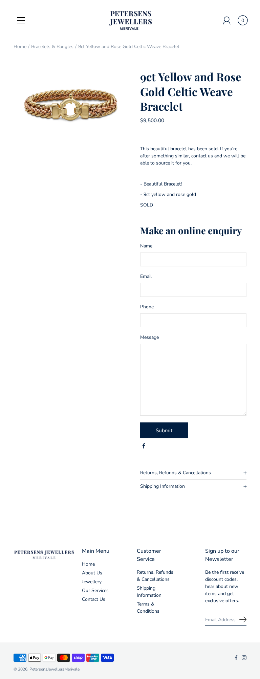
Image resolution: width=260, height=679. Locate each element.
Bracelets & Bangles (52, 46)
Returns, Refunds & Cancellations (175, 472)
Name (146, 246)
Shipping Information (162, 486)
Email (146, 276)
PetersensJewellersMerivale (54, 669)
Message (149, 337)
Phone (147, 307)
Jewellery (92, 581)
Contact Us (93, 599)
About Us (92, 573)
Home (20, 46)
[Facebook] (144, 446)
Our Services (95, 590)
